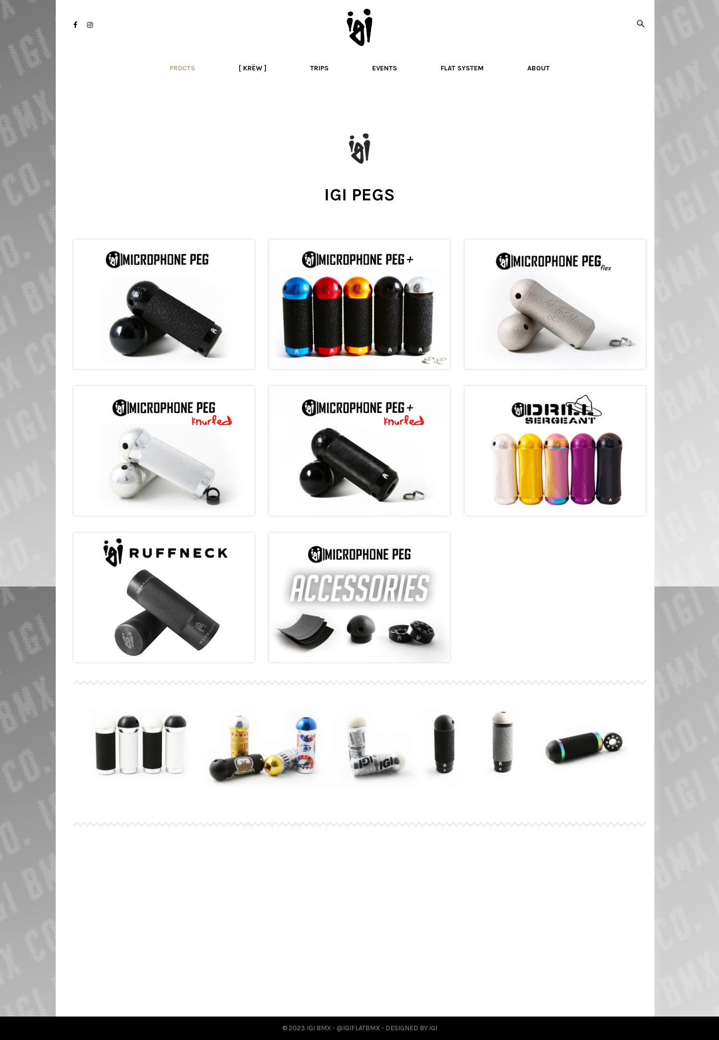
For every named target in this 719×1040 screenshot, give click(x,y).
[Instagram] (90, 25)
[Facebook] (75, 25)
